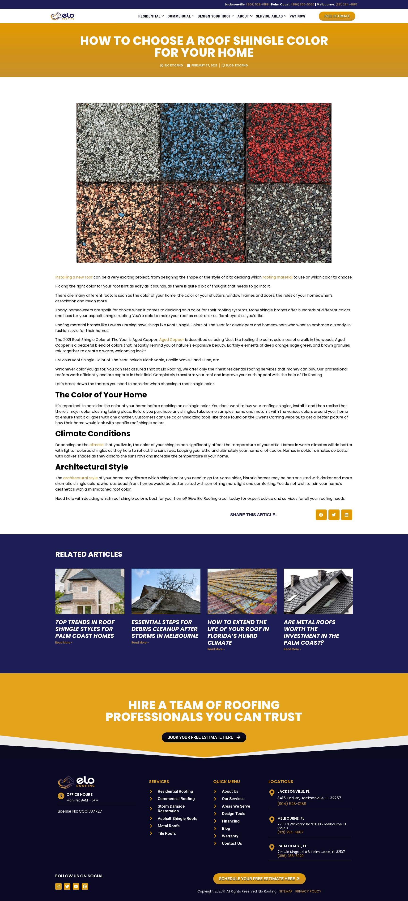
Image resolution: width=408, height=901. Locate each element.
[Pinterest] (85, 886)
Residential (149, 16)
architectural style (80, 478)
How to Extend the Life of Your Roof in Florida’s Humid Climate (238, 632)
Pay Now (297, 16)
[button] (321, 514)
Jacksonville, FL (293, 791)
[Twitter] (67, 886)
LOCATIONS (280, 781)
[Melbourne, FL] (271, 819)
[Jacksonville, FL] (271, 792)
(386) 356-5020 (302, 4)
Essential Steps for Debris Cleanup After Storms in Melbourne (165, 629)
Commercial (179, 16)
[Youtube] (76, 886)
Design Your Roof (214, 16)
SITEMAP (286, 891)
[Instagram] (58, 886)
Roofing (241, 65)
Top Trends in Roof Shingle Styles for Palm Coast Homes (85, 629)
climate (96, 445)
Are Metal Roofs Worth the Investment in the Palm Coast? (311, 632)
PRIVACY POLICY (308, 891)
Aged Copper (171, 339)
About (243, 16)
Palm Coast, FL (292, 846)
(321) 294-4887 (346, 4)
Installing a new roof (74, 277)
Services (159, 781)
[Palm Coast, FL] (271, 847)
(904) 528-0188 (257, 4)
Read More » (63, 642)
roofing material (278, 277)
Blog (230, 65)
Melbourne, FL (290, 818)
